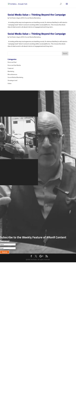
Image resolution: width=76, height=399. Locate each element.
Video (9, 83)
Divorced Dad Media (14, 65)
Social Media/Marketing (33, 18)
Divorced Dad (12, 62)
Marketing (11, 71)
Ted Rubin (12, 18)
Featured (10, 68)
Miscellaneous (12, 74)
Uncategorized (12, 80)
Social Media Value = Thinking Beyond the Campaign (37, 14)
